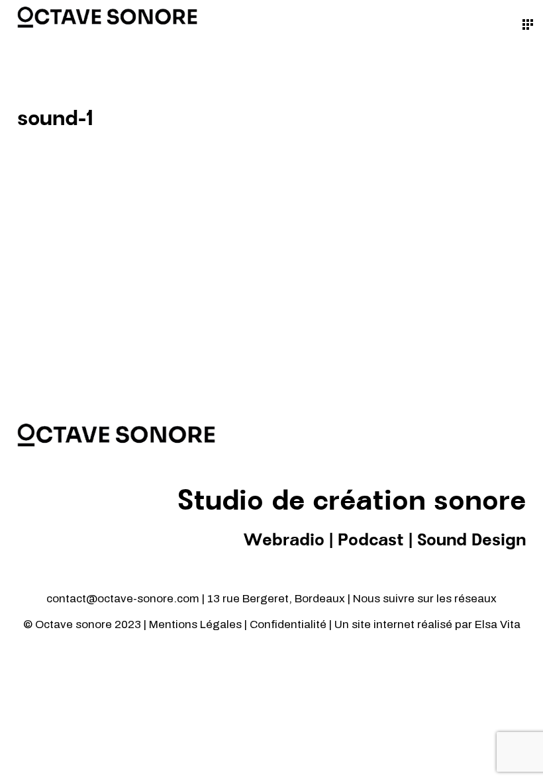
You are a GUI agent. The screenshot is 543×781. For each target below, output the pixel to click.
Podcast (371, 540)
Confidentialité (289, 624)
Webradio (283, 540)
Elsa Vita (497, 624)
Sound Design (471, 540)
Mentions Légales (195, 624)
